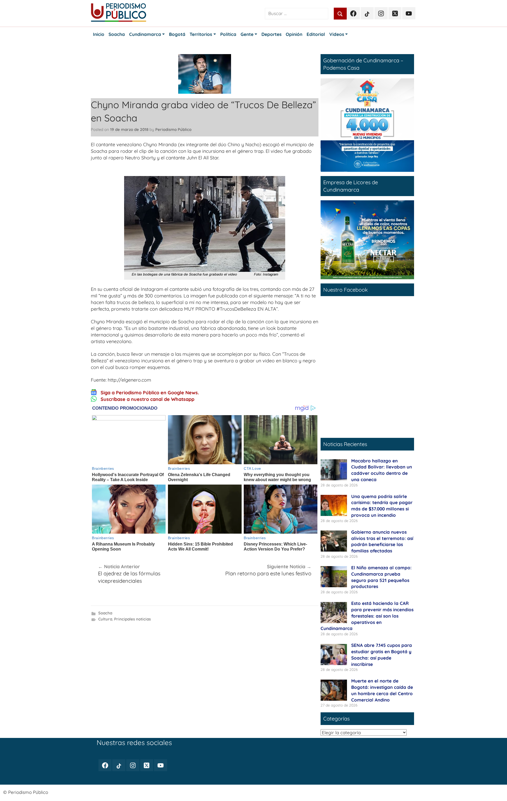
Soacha (105, 612)
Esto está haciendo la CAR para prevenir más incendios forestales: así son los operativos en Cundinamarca (367, 615)
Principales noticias (132, 619)
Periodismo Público (173, 129)
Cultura (105, 619)
